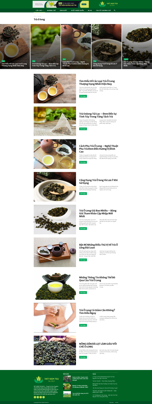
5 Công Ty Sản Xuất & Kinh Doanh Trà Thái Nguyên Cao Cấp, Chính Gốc (103, 377)
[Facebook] (35, 397)
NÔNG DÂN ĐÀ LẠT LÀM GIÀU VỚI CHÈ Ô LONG (98, 345)
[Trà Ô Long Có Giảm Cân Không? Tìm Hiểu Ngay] (55, 317)
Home (35, 16)
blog (3, 61)
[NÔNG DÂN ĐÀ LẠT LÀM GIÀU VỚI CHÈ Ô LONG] (55, 350)
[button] (114, 10)
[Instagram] (38, 397)
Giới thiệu (111, 402)
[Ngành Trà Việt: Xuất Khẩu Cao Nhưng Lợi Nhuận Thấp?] (67, 386)
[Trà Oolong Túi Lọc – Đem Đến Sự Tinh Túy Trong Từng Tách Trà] (45, 46)
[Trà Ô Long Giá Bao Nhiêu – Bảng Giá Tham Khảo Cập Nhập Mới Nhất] (137, 46)
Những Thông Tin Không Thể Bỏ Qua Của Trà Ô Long (97, 279)
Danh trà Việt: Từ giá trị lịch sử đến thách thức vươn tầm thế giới (80, 378)
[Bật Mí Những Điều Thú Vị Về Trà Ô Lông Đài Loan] (55, 252)
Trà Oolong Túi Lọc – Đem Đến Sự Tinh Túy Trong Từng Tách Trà (97, 115)
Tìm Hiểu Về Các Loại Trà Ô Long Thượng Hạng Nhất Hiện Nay (97, 82)
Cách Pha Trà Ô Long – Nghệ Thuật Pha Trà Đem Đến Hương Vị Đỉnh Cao (98, 148)
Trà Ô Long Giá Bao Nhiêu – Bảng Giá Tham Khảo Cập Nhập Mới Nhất (97, 213)
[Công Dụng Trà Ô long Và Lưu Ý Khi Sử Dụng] (107, 46)
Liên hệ (116, 402)
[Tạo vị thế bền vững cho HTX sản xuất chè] (67, 394)
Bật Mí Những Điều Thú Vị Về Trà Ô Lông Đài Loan (98, 246)
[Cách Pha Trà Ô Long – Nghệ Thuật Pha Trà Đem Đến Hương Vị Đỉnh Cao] (76, 46)
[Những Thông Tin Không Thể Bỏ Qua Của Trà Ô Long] (55, 285)
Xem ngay (83, 96)
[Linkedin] (40, 397)
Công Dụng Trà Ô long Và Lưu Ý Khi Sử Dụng (98, 181)
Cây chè (126, 59)
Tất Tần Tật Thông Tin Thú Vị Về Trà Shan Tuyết (105, 388)
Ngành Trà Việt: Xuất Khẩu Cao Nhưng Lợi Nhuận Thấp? (80, 386)
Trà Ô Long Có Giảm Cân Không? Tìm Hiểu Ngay (97, 312)
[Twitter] (43, 397)
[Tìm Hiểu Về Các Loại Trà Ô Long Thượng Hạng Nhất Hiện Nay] (15, 46)
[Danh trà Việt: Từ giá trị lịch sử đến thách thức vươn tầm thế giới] (67, 379)
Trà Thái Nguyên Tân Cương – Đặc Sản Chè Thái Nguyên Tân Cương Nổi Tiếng (105, 395)
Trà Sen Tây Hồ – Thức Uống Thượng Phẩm (104, 381)
